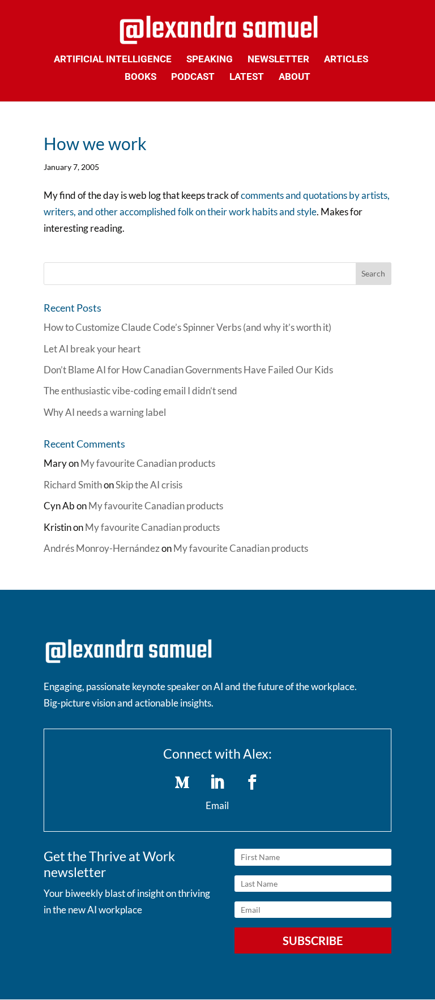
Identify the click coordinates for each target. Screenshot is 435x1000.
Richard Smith (73, 485)
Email (217, 805)
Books (140, 77)
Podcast (193, 77)
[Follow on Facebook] (252, 782)
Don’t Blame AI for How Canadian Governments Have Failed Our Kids (188, 370)
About (294, 77)
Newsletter (278, 60)
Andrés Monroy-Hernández (102, 548)
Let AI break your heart (92, 349)
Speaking (209, 60)
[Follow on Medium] (182, 782)
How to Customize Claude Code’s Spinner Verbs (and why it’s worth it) (187, 327)
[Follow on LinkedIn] (217, 782)
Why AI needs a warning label (105, 412)
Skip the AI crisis (149, 485)
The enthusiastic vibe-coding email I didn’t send (140, 391)
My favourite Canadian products (147, 463)
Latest (246, 77)
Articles (346, 60)
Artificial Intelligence (113, 60)
